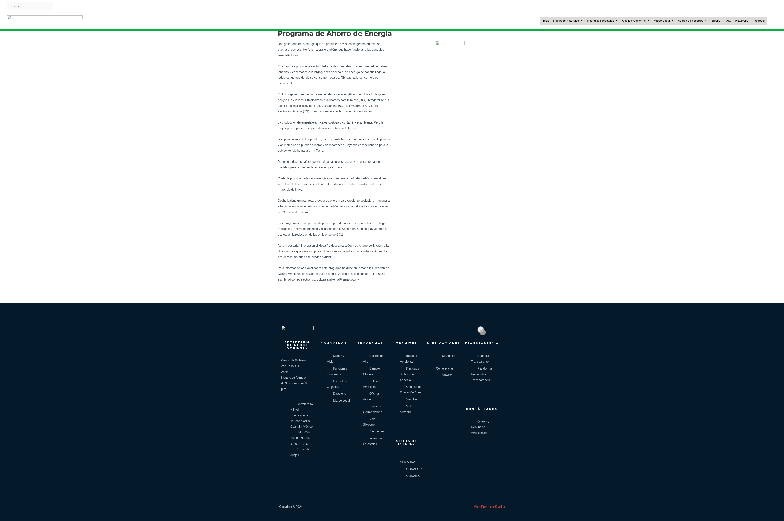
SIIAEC (716, 20)
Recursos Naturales (566, 20)
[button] (772, 21)
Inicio (545, 20)
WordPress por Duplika (489, 506)
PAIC (728, 20)
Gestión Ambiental (634, 20)
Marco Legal (662, 20)
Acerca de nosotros (690, 20)
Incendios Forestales (600, 20)
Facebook (759, 20)
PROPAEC (741, 20)
